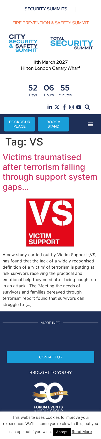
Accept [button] (62, 432)
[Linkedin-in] (49, 107)
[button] (87, 107)
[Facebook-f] (64, 107)
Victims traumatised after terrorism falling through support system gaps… (50, 172)
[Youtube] (78, 107)
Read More (82, 431)
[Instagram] (71, 107)
